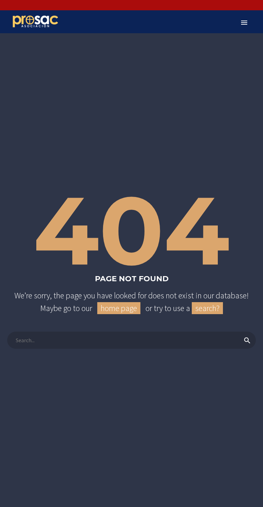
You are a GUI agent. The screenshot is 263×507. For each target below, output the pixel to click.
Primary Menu (244, 22)
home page (119, 308)
